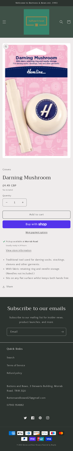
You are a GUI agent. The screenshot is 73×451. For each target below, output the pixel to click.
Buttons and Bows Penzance (32, 445)
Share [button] (9, 286)
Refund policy (14, 373)
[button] (4, 22)
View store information (18, 250)
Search (11, 357)
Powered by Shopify (49, 445)
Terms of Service (16, 365)
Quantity (7, 195)
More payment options (37, 232)
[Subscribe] (62, 332)
